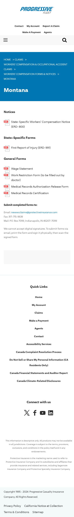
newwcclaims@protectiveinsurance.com (34, 212)
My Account (33, 26)
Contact (19, 26)
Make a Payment (31, 32)
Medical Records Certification (30, 193)
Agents (48, 32)
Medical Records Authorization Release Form (39, 186)
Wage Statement (22, 168)
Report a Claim (51, 26)
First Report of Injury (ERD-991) (31, 147)
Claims (19, 59)
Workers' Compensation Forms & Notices (30, 74)
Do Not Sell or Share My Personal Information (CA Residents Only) (38, 362)
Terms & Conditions (16, 512)
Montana (10, 78)
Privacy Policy (12, 506)
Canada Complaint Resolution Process (38, 351)
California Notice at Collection (43, 506)
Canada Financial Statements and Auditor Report (39, 372)
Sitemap (38, 512)
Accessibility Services (38, 344)
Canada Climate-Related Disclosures (39, 380)
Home (7, 59)
